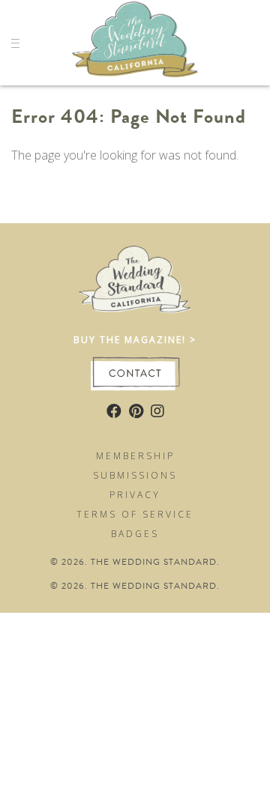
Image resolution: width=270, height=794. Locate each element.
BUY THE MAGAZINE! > (135, 339)
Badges (135, 533)
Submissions (135, 475)
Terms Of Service (135, 514)
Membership (135, 455)
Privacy (135, 494)
